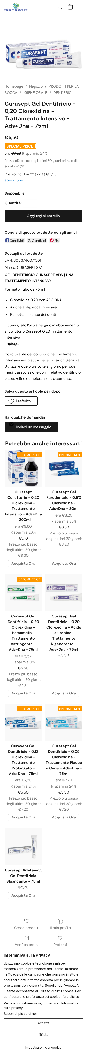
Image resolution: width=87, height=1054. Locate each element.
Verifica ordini (27, 944)
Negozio (36, 86)
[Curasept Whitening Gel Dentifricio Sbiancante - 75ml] (23, 846)
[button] (16, 7)
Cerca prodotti (26, 927)
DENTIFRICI (62, 92)
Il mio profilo (60, 927)
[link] (43, 1045)
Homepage (14, 86)
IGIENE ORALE (35, 92)
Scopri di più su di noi (20, 1014)
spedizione (14, 180)
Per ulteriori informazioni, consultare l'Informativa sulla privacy (41, 1005)
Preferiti (60, 944)
